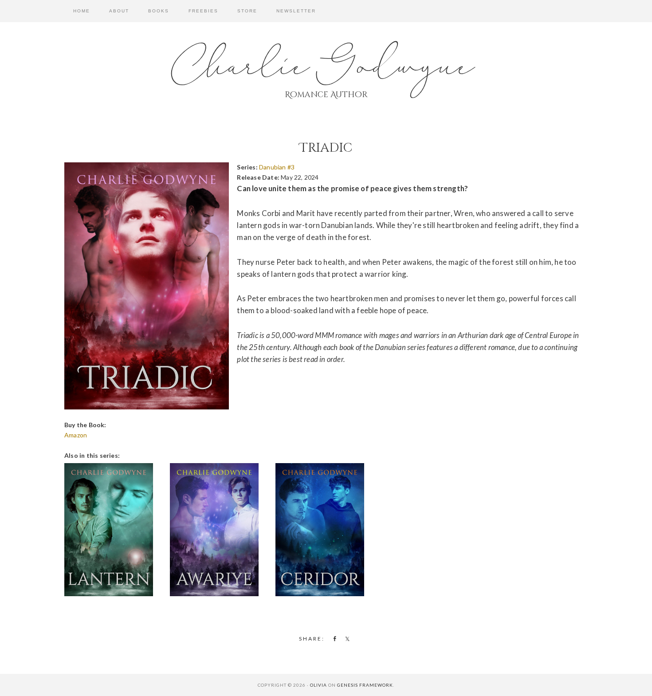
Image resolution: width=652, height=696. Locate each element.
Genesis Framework (365, 685)
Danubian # (277, 167)
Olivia (318, 685)
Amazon (75, 435)
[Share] (333, 638)
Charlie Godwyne (326, 66)
